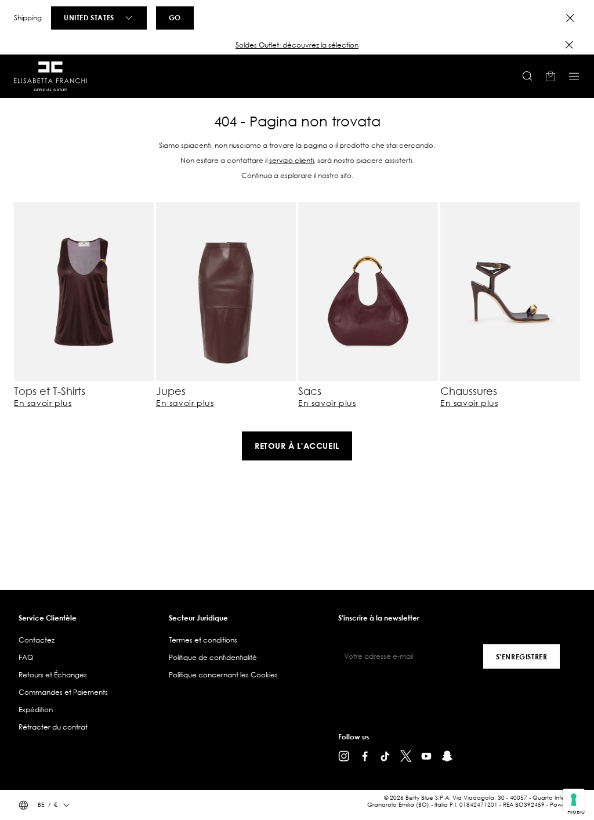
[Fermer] (569, 44)
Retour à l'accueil (297, 446)
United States (89, 17)
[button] (297, 45)
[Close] (570, 18)
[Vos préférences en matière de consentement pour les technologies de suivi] (574, 800)
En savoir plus (42, 403)
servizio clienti (291, 160)
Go (175, 17)
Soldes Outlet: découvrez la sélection (297, 45)
